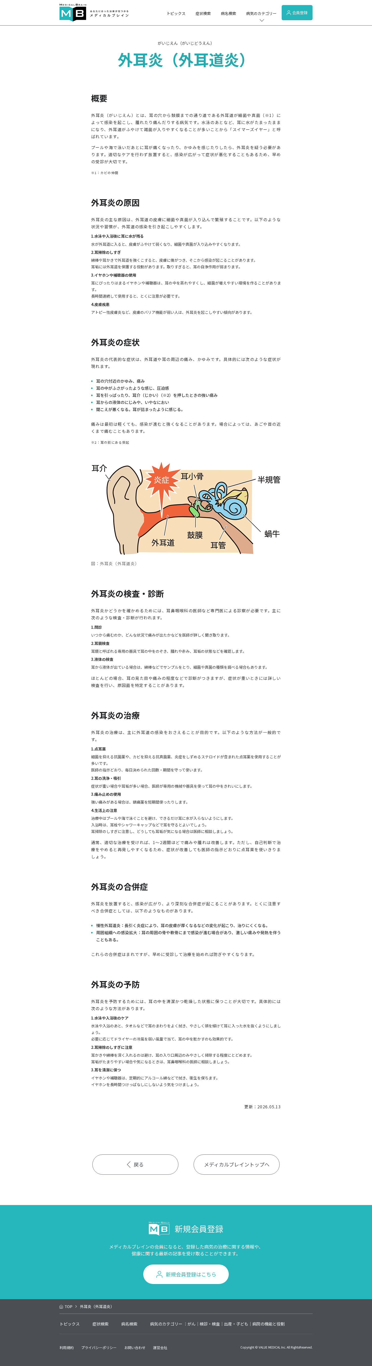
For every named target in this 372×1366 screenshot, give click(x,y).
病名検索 (228, 13)
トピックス (176, 13)
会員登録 (299, 12)
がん (192, 1324)
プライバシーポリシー (99, 1347)
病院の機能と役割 (268, 1324)
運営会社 (160, 1347)
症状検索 (203, 13)
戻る (139, 1164)
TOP (68, 1306)
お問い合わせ (135, 1347)
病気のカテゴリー (261, 13)
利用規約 (66, 1347)
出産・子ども (236, 1324)
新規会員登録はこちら (191, 1274)
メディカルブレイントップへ (237, 1164)
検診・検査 (210, 1324)
